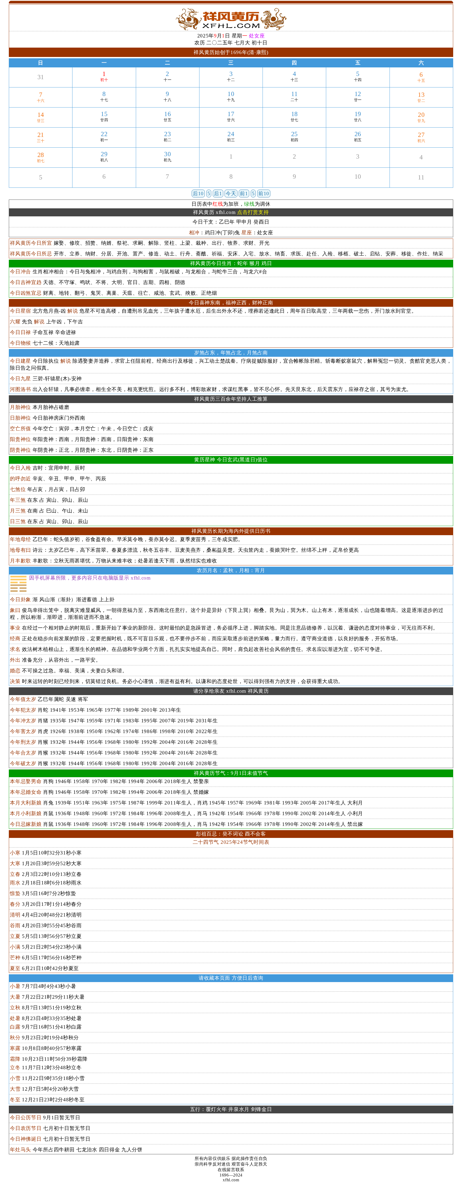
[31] (40, 83)
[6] (104, 183)
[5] (41, 183)
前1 (244, 193)
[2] (294, 163)
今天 (231, 193)
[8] (231, 183)
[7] (167, 183)
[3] (358, 163)
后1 (218, 193)
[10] (357, 183)
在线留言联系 (231, 1169)
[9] (294, 183)
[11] (421, 183)
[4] (421, 163)
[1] (231, 163)
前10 (263, 193)
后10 (198, 193)
